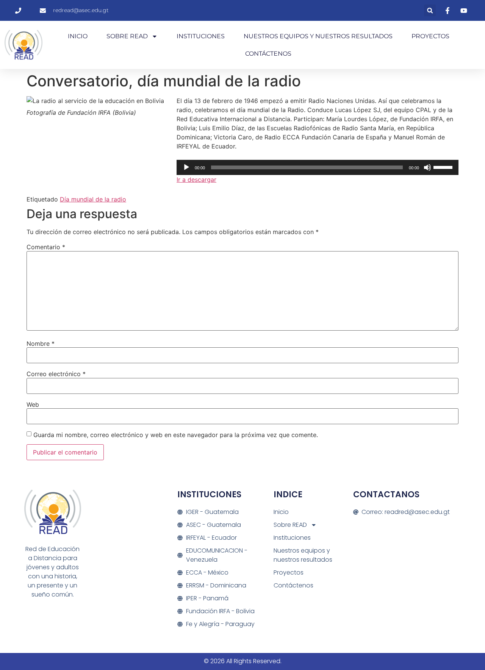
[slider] (444, 166)
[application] (317, 167)
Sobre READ (127, 36)
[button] (430, 10)
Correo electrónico (56, 374)
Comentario (46, 247)
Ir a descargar (196, 179)
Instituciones (201, 36)
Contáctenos (268, 53)
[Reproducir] (186, 167)
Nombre (41, 343)
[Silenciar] (427, 167)
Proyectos (430, 36)
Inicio (78, 36)
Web (33, 404)
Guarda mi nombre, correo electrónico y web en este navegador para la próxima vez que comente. (175, 435)
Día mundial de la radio (93, 199)
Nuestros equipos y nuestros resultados (318, 36)
